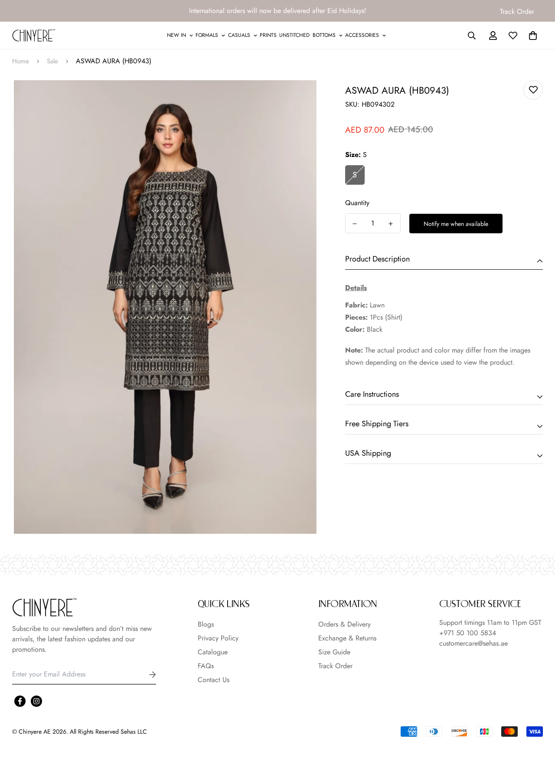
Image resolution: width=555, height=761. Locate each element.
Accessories (362, 35)
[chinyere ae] (34, 35)
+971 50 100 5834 (467, 633)
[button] (531, 36)
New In (176, 35)
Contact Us (213, 680)
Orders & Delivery (344, 624)
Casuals (239, 35)
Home (20, 61)
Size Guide (334, 652)
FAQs (206, 666)
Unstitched (294, 35)
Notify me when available (456, 223)
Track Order (517, 11)
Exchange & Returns (347, 638)
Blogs (206, 624)
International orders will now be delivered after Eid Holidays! (277, 11)
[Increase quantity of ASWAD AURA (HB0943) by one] (391, 224)
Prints (268, 35)
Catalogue (213, 652)
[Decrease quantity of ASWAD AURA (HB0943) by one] (355, 224)
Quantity (357, 203)
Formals (207, 35)
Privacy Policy (218, 638)
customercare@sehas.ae (473, 643)
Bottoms (324, 35)
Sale (52, 61)
